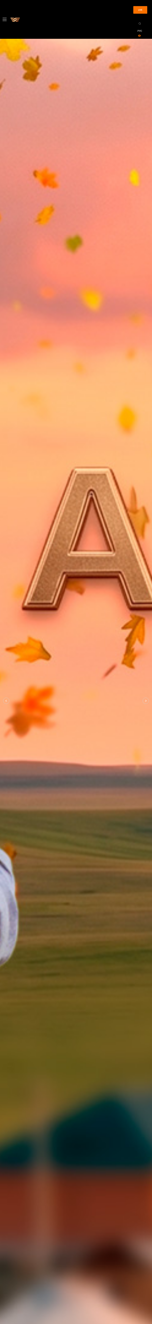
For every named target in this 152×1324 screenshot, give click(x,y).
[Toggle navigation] (4, 19)
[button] (6, 701)
